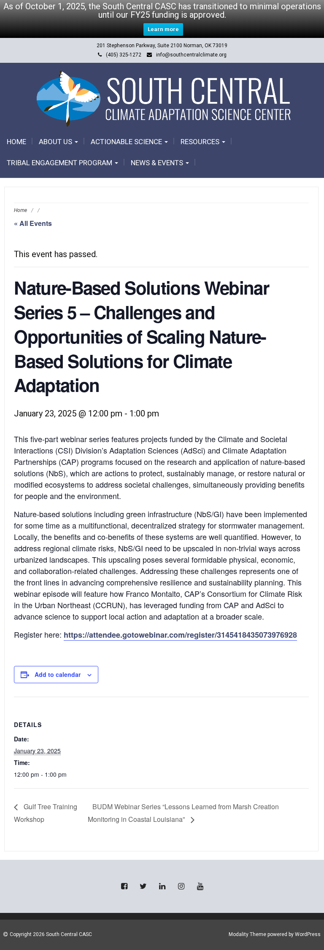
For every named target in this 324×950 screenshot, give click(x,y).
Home (16, 141)
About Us (56, 141)
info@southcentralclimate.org (191, 55)
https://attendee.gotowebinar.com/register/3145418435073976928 (180, 634)
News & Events (158, 162)
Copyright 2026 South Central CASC (51, 934)
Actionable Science (127, 141)
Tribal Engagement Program (60, 162)
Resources (201, 141)
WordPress (308, 934)
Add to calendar (58, 674)
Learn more (163, 29)
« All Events (33, 223)
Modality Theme (247, 934)
